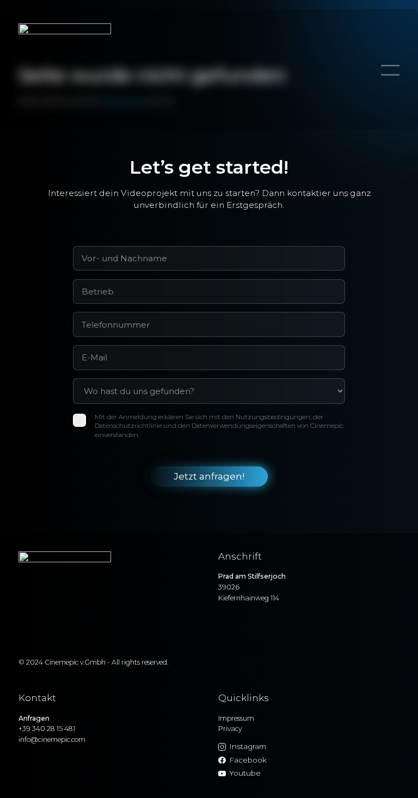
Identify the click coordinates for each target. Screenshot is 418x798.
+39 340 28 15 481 (47, 729)
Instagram (247, 746)
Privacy (230, 729)
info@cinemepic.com (52, 739)
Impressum (236, 718)
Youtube (245, 773)
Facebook (248, 760)
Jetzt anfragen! (209, 476)
